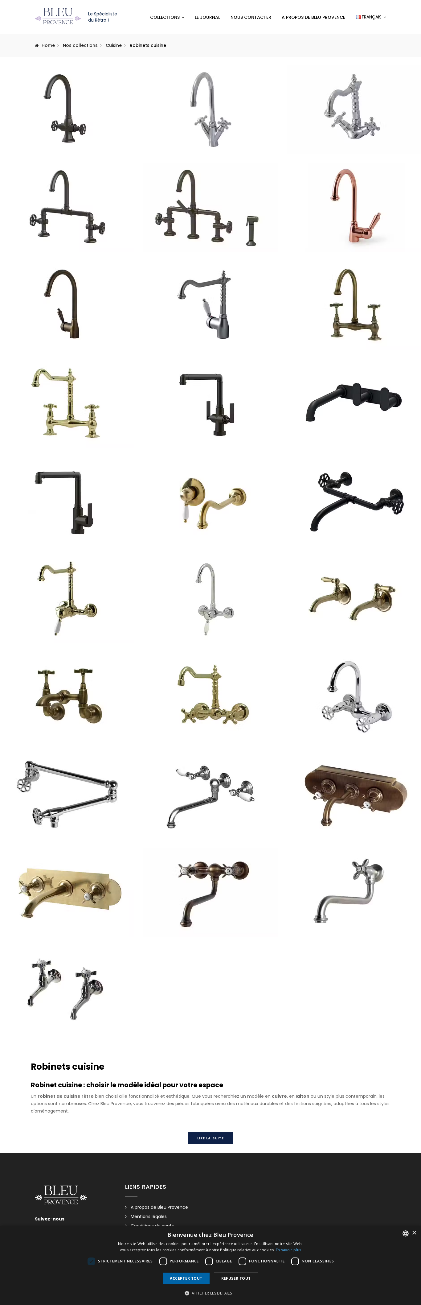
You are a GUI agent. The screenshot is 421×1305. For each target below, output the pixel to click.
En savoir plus (288, 1250)
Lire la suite (210, 1138)
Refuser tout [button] (236, 1278)
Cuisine (114, 45)
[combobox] (406, 1233)
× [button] (414, 1233)
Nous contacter (251, 17)
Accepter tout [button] (186, 1278)
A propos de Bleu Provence (313, 17)
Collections (165, 17)
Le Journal (207, 17)
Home (48, 45)
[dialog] (210, 1265)
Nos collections (80, 45)
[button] (210, 1293)
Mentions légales (149, 1216)
